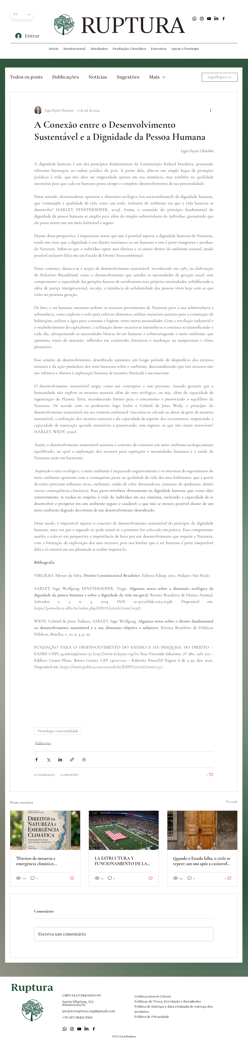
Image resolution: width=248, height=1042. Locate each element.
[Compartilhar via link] (72, 759)
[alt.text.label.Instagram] (201, 18)
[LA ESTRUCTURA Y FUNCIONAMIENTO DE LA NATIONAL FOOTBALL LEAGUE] (124, 830)
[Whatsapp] (194, 18)
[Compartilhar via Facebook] (36, 759)
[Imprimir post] (84, 759)
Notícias (98, 77)
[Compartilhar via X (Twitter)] (48, 759)
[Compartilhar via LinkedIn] (60, 759)
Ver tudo (232, 802)
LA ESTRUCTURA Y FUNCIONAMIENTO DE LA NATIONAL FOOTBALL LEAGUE (121, 861)
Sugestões (128, 77)
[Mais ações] (210, 110)
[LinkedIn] (216, 18)
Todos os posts (26, 77)
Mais (154, 77)
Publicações (65, 77)
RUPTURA (132, 25)
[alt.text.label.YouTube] (209, 18)
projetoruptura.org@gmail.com (88, 1011)
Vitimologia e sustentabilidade (57, 731)
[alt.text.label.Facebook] (223, 18)
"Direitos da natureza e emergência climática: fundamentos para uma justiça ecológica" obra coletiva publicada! (42, 861)
